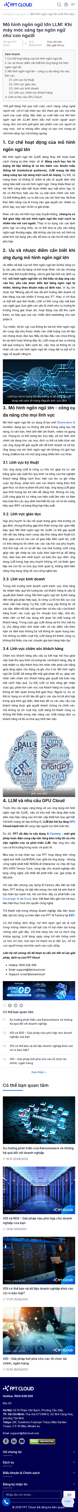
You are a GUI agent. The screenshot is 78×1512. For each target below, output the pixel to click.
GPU (72, 821)
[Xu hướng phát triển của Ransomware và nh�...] (39, 1119)
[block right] (39, 990)
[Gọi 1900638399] (6, 1502)
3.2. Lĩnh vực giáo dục (22, 84)
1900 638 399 (23, 1396)
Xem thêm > (39, 1072)
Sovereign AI (11, 898)
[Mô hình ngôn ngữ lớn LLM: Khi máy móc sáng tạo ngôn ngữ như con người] (10, 1005)
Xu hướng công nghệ (14, 14)
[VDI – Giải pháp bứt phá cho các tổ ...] (39, 1330)
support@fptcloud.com (24, 1433)
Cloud (27, 898)
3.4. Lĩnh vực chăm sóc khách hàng (30, 92)
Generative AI (66, 422)
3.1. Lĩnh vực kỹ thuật (21, 79)
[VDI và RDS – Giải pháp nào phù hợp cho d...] (39, 1190)
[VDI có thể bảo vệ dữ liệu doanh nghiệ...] (39, 1260)
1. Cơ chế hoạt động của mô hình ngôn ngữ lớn (33, 58)
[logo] (18, 4)
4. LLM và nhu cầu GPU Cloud (23, 97)
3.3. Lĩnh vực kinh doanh (24, 88)
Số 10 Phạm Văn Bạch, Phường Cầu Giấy (38, 1410)
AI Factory (54, 833)
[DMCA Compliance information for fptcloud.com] (42, 1441)
